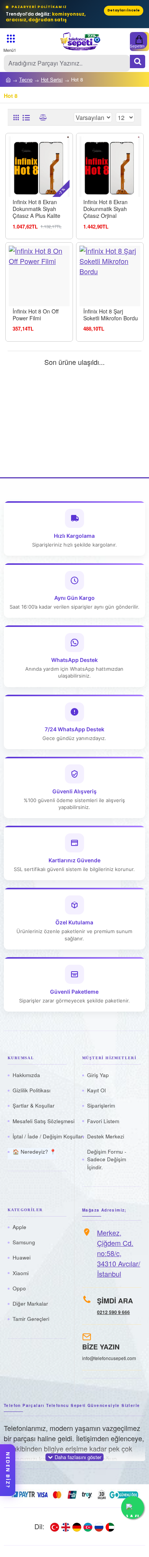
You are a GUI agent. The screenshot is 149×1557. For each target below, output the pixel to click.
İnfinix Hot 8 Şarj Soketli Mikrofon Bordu (110, 314)
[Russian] (99, 1526)
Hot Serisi (52, 79)
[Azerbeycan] (87, 1526)
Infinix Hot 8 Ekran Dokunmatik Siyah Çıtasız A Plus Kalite (36, 208)
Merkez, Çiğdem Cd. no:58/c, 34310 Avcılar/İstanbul (118, 1253)
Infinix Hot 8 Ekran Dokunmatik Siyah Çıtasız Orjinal (105, 208)
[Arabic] (110, 1526)
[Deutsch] (76, 1526)
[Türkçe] (54, 1526)
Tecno (25, 79)
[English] (65, 1526)
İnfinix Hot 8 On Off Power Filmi (35, 314)
